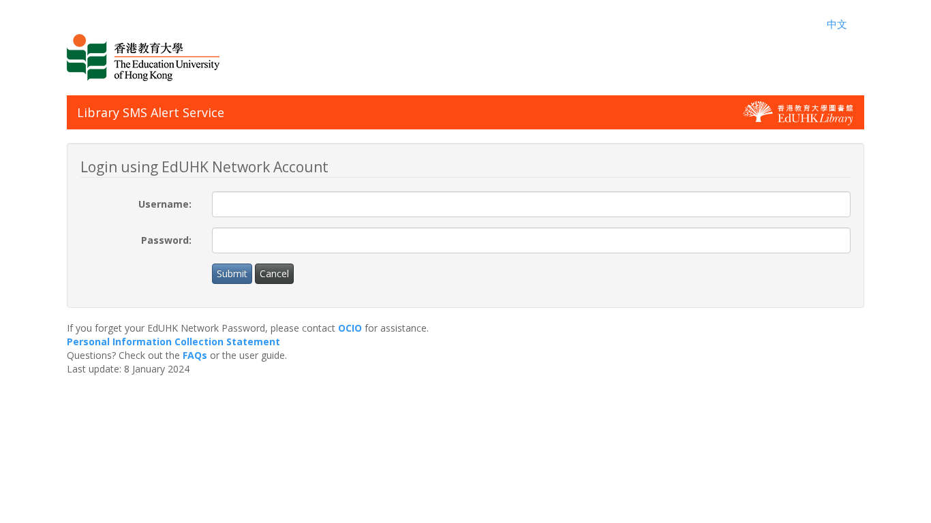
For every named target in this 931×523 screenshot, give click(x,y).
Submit (232, 273)
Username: (165, 203)
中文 (837, 24)
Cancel (274, 273)
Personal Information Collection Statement (173, 341)
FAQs (195, 355)
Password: (166, 240)
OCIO (350, 327)
